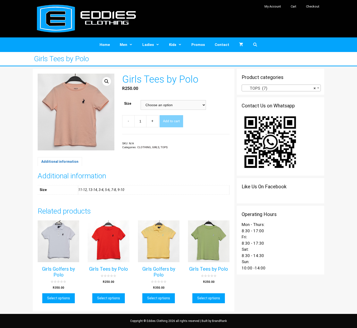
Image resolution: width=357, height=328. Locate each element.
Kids (172, 45)
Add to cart (171, 121)
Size (127, 103)
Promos (198, 45)
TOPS (164, 147)
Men (123, 45)
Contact (222, 45)
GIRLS (155, 147)
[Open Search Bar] (255, 44)
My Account (272, 6)
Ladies (148, 45)
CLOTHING (144, 147)
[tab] (60, 161)
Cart (293, 6)
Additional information (59, 162)
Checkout (312, 6)
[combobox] (281, 88)
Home (105, 45)
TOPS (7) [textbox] (280, 88)
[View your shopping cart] (241, 44)
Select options (58, 298)
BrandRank (219, 321)
